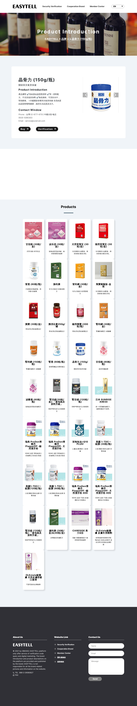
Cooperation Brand (76, 6)
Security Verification (52, 6)
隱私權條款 (61, 657)
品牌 (64, 38)
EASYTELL (52, 38)
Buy (23, 129)
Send (95, 679)
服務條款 (60, 662)
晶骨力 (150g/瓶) (82, 38)
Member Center (97, 6)
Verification (45, 129)
